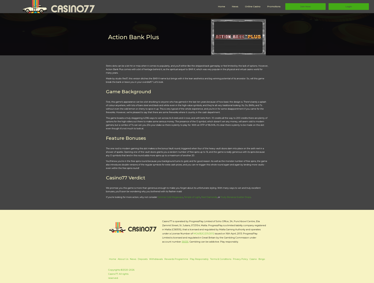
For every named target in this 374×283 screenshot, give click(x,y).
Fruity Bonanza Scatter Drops (236, 197)
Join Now (305, 6)
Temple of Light (192, 197)
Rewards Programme (176, 259)
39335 (185, 241)
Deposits (143, 259)
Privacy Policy (240, 259)
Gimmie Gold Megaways (170, 197)
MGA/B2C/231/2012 (203, 233)
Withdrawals (156, 259)
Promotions (273, 6)
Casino (253, 259)
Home (221, 6)
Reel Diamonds (209, 197)
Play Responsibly (199, 259)
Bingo (261, 259)
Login (349, 6)
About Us (123, 259)
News (235, 6)
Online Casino (252, 6)
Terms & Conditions (220, 259)
